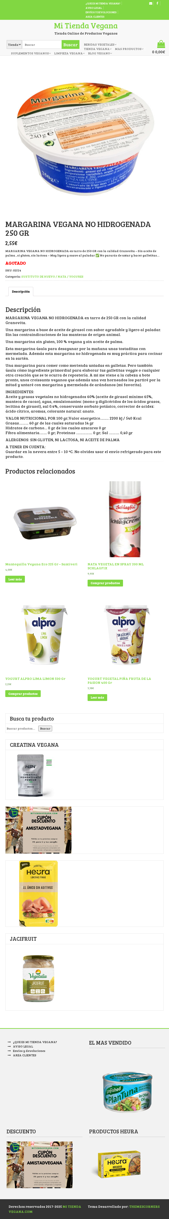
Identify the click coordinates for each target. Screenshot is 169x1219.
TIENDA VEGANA (97, 49)
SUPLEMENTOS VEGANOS (30, 53)
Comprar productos (105, 583)
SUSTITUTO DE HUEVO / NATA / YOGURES (52, 276)
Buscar (45, 728)
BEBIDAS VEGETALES (99, 44)
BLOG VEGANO (99, 53)
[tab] (20, 291)
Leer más (15, 579)
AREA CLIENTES (95, 16)
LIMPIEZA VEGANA (68, 53)
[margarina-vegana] (84, 140)
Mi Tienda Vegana (86, 25)
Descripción (21, 291)
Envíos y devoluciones (101, 12)
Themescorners (144, 1206)
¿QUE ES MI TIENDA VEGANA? (103, 3)
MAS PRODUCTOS (128, 49)
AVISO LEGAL (94, 7)
